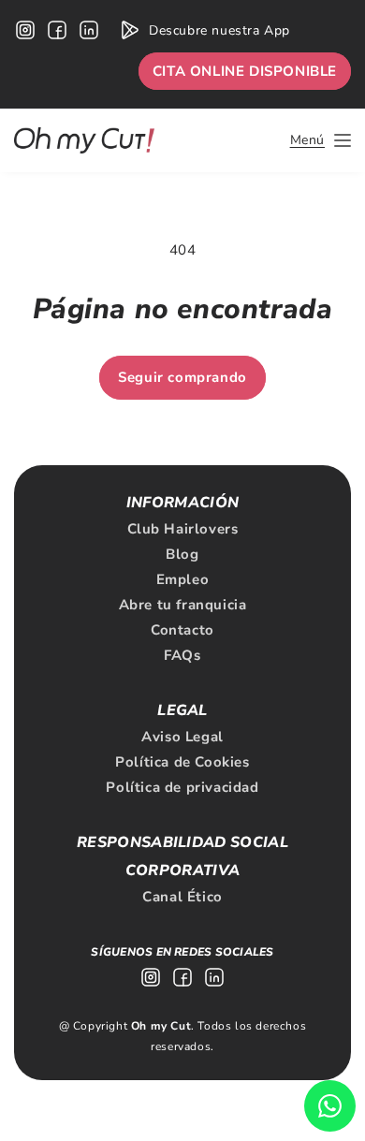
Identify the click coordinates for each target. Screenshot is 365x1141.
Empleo (183, 579)
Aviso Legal (182, 736)
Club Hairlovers (183, 528)
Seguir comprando (182, 377)
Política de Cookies (182, 762)
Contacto (182, 630)
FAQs (182, 655)
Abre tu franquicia (183, 604)
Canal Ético (182, 896)
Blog (182, 554)
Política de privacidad (182, 787)
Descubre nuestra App (219, 30)
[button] (320, 140)
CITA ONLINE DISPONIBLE (245, 71)
